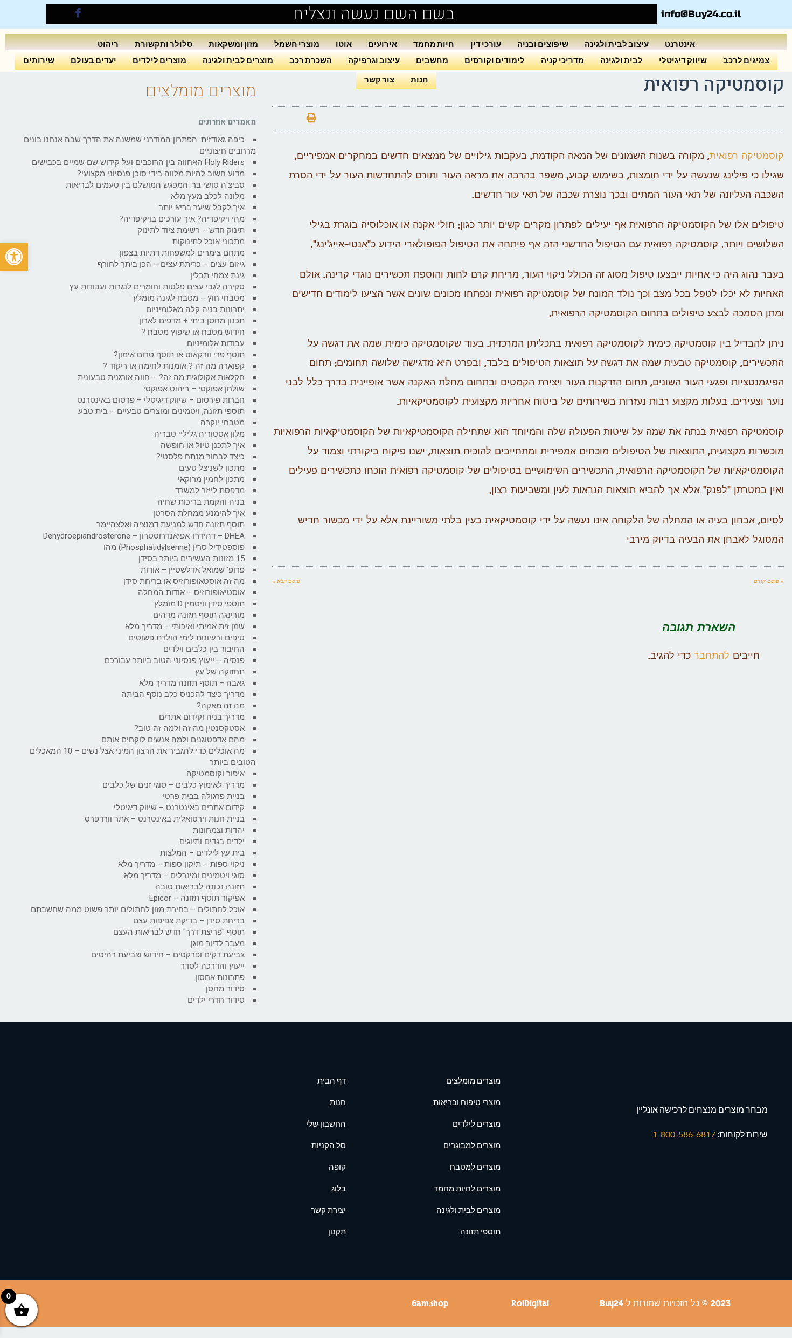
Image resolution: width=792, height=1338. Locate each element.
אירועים (382, 43)
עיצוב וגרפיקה (374, 59)
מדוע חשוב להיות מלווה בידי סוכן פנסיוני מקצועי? (161, 173)
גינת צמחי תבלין (217, 275)
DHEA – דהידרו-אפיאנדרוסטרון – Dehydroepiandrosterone (144, 536)
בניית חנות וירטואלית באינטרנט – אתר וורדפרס (165, 819)
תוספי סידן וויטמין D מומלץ (199, 604)
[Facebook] (78, 14)
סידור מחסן (225, 989)
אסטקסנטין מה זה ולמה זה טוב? (189, 728)
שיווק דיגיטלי (683, 59)
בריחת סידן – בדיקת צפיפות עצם (189, 921)
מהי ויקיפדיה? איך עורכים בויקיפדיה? (182, 219)
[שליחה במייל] (287, 118)
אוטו (344, 43)
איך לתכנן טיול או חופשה (203, 445)
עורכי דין (485, 43)
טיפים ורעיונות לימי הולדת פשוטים (186, 638)
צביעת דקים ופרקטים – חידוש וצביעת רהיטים (168, 955)
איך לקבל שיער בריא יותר (202, 207)
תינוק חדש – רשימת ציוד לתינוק (191, 230)
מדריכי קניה (562, 59)
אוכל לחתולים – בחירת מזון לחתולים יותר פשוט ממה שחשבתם (138, 909)
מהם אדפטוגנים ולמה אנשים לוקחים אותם (173, 739)
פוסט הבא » (286, 580)
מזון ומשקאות (233, 43)
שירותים (38, 59)
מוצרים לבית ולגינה (238, 59)
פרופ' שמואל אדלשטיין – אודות (193, 570)
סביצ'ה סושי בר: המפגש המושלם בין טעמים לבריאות (155, 185)
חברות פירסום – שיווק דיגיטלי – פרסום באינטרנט (161, 400)
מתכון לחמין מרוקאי (211, 479)
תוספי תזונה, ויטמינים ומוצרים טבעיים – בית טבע (161, 411)
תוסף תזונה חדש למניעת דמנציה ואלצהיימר (170, 524)
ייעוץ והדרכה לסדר (212, 966)
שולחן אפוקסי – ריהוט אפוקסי (194, 389)
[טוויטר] (335, 118)
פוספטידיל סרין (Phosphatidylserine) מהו (174, 547)
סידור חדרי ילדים (216, 1000)
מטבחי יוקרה (222, 422)
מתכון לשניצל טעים (212, 468)
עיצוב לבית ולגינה (617, 43)
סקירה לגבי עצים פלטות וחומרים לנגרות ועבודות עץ (157, 287)
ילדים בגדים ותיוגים (212, 841)
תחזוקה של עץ (220, 672)
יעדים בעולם (93, 59)
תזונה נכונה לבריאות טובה (200, 887)
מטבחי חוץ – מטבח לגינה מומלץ (189, 298)
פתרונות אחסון (220, 977)
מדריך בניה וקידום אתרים (202, 717)
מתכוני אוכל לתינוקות (208, 241)
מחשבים (432, 59)
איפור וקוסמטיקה (215, 773)
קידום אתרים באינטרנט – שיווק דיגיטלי (179, 807)
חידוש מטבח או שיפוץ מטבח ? (193, 332)
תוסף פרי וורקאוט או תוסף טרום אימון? (179, 355)
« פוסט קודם (769, 580)
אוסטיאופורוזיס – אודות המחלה (191, 592)
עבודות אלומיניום (216, 343)
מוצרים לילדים (159, 59)
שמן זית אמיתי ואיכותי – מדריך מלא (185, 626)
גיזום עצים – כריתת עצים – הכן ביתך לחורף (171, 264)
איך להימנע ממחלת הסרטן (199, 513)
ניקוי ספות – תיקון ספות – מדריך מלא (181, 864)
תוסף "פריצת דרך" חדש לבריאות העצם (179, 932)
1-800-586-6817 (684, 1134)
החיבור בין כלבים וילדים (204, 649)
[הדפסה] (311, 118)
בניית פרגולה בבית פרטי (204, 796)
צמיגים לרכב (746, 59)
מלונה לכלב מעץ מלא (208, 196)
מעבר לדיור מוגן (218, 943)
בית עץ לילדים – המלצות (202, 853)
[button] (14, 257)
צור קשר (379, 79)
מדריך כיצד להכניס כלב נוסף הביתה (183, 694)
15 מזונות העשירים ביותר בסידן (191, 558)
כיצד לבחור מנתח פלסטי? (200, 456)
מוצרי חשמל (296, 43)
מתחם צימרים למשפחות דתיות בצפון (182, 253)
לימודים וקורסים (494, 59)
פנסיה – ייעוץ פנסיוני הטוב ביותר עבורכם (175, 660)
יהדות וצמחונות (219, 830)
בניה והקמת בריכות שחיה (201, 502)
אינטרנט (680, 43)
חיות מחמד (433, 43)
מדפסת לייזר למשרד (210, 490)
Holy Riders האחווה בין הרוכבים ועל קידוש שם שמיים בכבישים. (137, 162)
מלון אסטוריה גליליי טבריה (199, 434)
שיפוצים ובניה (542, 43)
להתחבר (712, 656)
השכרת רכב (310, 59)
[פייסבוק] (359, 118)
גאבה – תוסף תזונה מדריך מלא (192, 683)
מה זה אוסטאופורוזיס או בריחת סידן (184, 581)
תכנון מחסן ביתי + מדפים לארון (192, 321)
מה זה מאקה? (221, 706)
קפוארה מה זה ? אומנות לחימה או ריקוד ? (174, 366)
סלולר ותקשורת (163, 43)
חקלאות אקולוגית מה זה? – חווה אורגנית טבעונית (161, 377)
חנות (419, 79)
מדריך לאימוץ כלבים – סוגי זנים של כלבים (173, 785)
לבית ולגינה (621, 59)
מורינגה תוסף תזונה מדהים (199, 615)
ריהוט (108, 43)
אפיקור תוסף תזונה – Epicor (197, 898)
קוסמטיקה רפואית (747, 156)
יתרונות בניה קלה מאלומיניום (195, 309)
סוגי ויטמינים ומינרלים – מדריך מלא (184, 875)
